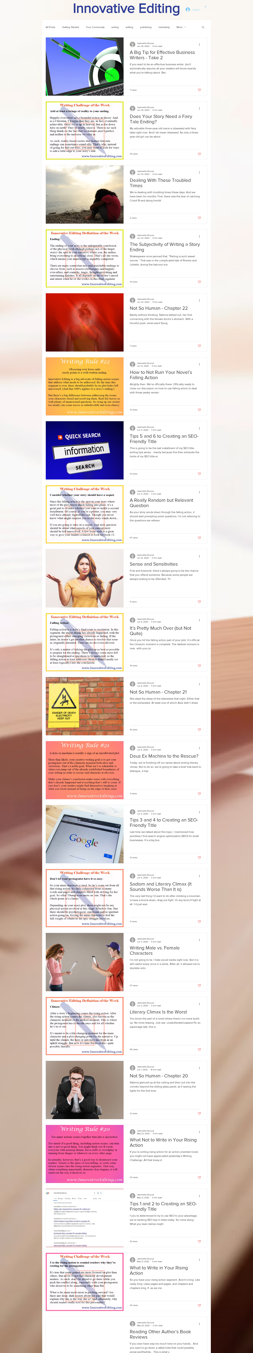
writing (115, 27)
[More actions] (200, 44)
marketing (164, 27)
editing (129, 27)
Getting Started (70, 27)
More (179, 27)
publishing (146, 27)
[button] (205, 6)
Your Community (95, 27)
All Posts (50, 27)
